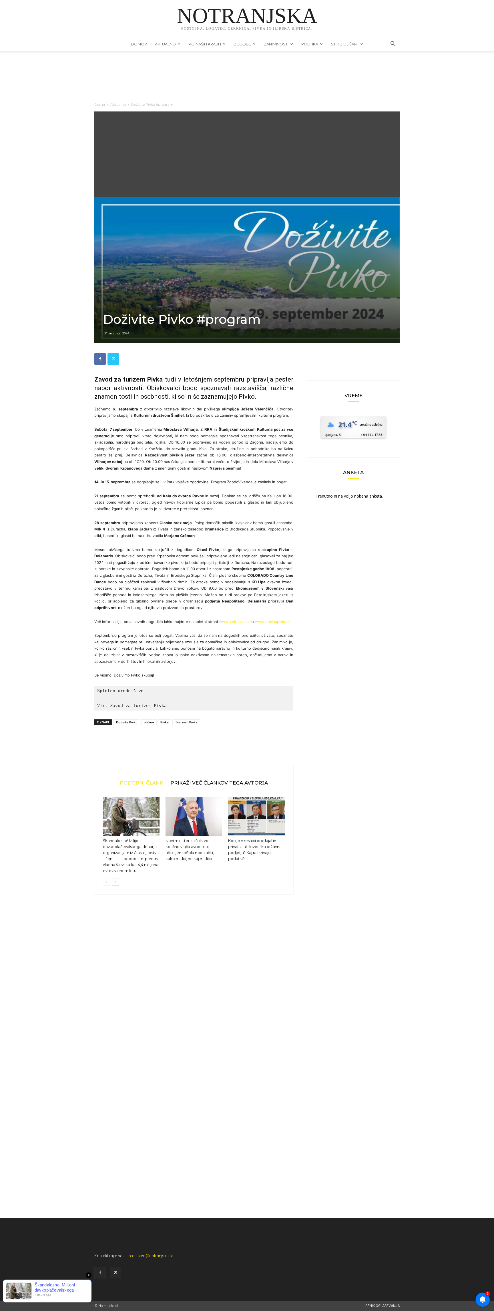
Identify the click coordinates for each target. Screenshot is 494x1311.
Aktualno (165, 44)
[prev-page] (106, 882)
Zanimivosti (276, 44)
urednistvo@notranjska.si (149, 1256)
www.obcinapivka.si (272, 621)
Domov (139, 44)
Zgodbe (242, 44)
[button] (393, 44)
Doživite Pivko (127, 722)
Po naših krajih (205, 44)
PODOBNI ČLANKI (142, 782)
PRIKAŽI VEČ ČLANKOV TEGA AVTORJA (219, 782)
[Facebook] (100, 359)
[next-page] (115, 882)
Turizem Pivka (186, 722)
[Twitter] (113, 359)
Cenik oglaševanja (382, 1306)
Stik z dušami (344, 44)
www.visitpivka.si (234, 621)
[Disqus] (193, 985)
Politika (309, 44)
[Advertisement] (247, 154)
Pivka (164, 722)
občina (149, 722)
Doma (99, 104)
